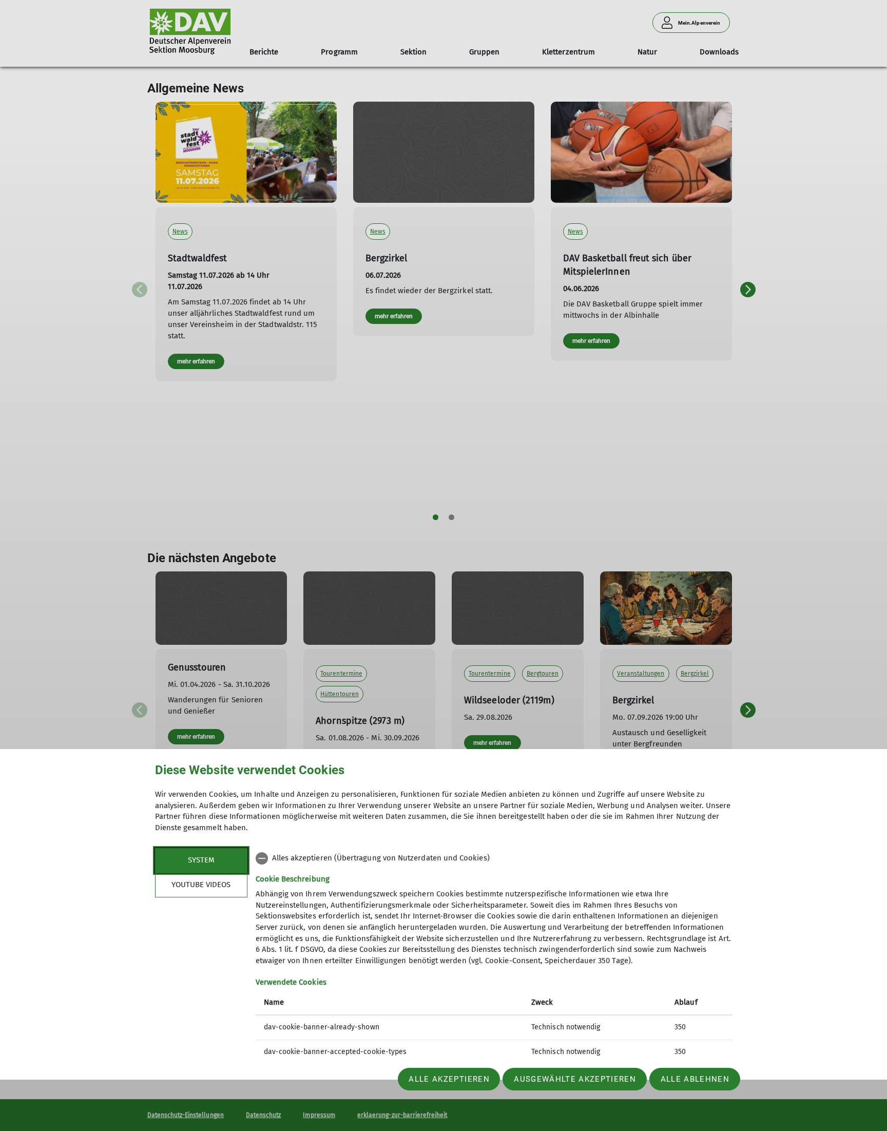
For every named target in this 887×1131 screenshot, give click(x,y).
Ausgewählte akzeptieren (575, 1079)
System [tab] (201, 860)
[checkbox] (494, 858)
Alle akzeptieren (449, 1079)
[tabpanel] (494, 956)
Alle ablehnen (695, 1079)
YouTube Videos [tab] (200, 884)
